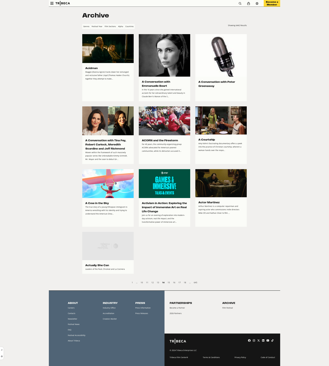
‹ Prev (84, 283)
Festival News (74, 324)
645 (195, 282)
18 (185, 282)
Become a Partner (177, 308)
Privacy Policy (240, 357)
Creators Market (110, 319)
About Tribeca (74, 340)
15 (169, 282)
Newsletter (72, 319)
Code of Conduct (268, 357)
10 (142, 282)
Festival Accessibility (76, 335)
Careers (71, 308)
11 (147, 282)
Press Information (143, 308)
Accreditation (108, 313)
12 (152, 282)
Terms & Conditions (211, 357)
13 (158, 282)
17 (179, 282)
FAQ (69, 330)
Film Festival (227, 308)
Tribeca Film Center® (179, 357)
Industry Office (109, 308)
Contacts (71, 313)
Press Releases (141, 313)
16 (174, 282)
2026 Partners (176, 313)
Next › (245, 283)
